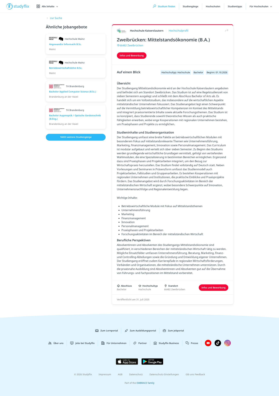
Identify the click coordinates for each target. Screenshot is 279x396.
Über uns (58, 343)
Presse (194, 343)
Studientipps (235, 6)
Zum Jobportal (176, 330)
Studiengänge (190, 6)
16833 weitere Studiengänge (76, 136)
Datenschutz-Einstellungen (164, 374)
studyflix (21, 6)
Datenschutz (136, 374)
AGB (120, 374)
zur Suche (56, 18)
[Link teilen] (225, 30)
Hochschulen (213, 6)
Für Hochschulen (259, 6)
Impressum (105, 374)
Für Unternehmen (116, 343)
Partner (142, 343)
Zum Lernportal (109, 330)
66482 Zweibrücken (131, 45)
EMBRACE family (145, 382)
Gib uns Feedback (195, 374)
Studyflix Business (169, 343)
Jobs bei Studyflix (85, 343)
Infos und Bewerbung (132, 55)
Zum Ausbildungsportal (143, 330)
